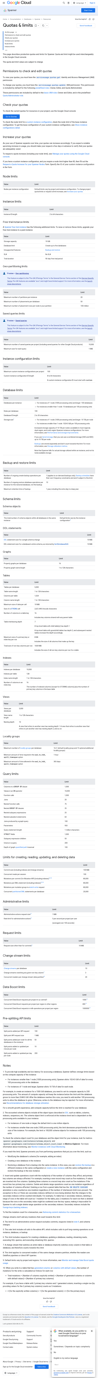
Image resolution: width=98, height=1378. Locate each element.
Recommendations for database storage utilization (28, 1103)
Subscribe (42, 1367)
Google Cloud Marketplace (13, 1343)
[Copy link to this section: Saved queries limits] (27, 313)
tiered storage (47, 437)
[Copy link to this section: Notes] (13, 1065)
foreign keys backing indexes (15, 1207)
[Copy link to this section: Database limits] (25, 390)
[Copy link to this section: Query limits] (21, 774)
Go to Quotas (11, 117)
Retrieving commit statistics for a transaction (61, 1212)
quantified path (21, 847)
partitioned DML (19, 892)
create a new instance (55, 1168)
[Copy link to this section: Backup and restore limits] (38, 463)
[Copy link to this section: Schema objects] (23, 506)
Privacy (18, 1362)
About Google (8, 1362)
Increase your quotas (75, 192)
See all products (9, 1336)
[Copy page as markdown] (43, 26)
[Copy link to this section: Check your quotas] (30, 105)
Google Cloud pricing (10, 1339)
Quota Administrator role (13, 95)
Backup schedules (83, 476)
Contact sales (8, 1347)
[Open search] (64, 2)
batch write (34, 887)
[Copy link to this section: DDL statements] (23, 528)
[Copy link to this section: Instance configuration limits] (42, 359)
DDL (5, 540)
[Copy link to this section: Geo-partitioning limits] (29, 266)
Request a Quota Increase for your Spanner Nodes (24, 164)
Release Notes (32, 1343)
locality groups (25, 748)
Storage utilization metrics (57, 446)
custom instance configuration (39, 122)
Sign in (92, 3)
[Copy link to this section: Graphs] (13, 552)
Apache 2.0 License (31, 1317)
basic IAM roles (50, 93)
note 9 (76, 1222)
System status (32, 1347)
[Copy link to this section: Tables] (12, 575)
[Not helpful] (93, 19)
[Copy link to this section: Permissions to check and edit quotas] (54, 71)
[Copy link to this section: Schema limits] (23, 499)
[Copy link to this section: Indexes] (13, 658)
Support (30, 1339)
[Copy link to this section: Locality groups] (22, 736)
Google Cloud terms (40, 1362)
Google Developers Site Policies (63, 1317)
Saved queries (21, 321)
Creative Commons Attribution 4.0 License (67, 1315)
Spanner (12, 10)
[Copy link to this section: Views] (11, 697)
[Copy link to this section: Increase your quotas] (33, 137)
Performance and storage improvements (62, 433)
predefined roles (42, 88)
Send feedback (86, 26)
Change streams (10, 968)
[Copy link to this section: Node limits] (20, 176)
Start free (88, 10)
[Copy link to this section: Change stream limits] (32, 955)
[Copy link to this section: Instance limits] (23, 201)
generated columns (42, 1268)
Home (5, 19)
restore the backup (83, 1165)
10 (51, 878)
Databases (27, 19)
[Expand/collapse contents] (16, 32)
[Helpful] (90, 19)
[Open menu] (3, 3)
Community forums (34, 1336)
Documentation (15, 19)
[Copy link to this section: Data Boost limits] (27, 987)
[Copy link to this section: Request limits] (23, 933)
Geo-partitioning (22, 273)
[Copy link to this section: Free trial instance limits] (31, 222)
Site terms (27, 1362)
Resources (47, 19)
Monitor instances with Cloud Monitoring (48, 1147)
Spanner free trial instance (15, 227)
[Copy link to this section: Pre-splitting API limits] (33, 1018)
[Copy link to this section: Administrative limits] (31, 901)
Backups (38, 444)
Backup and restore (52, 250)
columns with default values (64, 1268)
